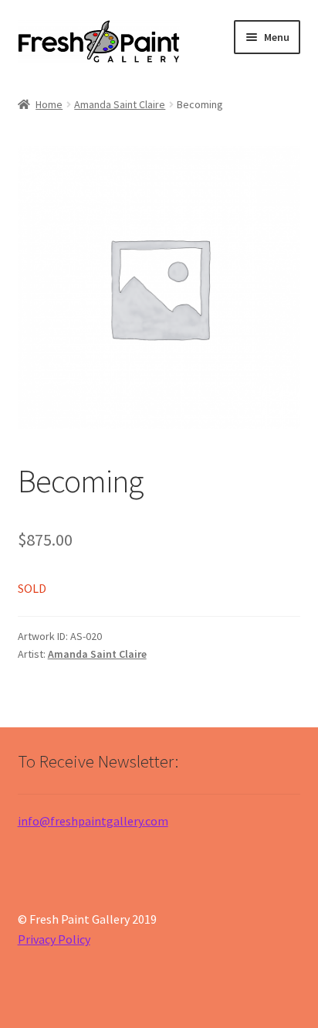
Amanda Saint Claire (119, 104)
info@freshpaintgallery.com (93, 821)
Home (49, 104)
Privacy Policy (54, 939)
